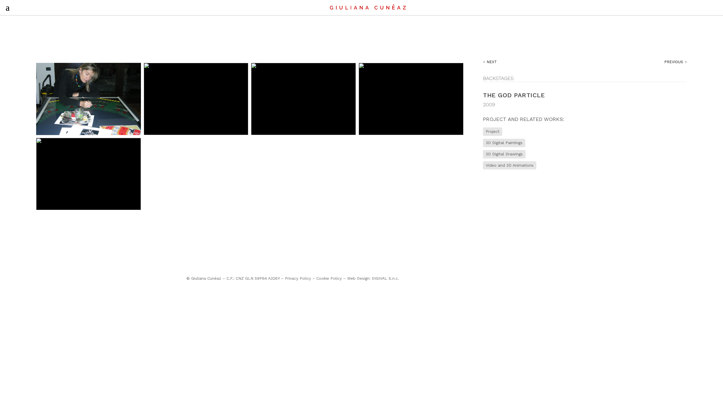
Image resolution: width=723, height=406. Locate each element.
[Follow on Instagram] (520, 279)
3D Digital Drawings (504, 154)
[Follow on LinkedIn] (532, 279)
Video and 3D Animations (509, 165)
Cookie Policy (329, 278)
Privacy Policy (298, 278)
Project (492, 131)
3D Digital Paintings (504, 142)
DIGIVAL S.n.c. (385, 278)
